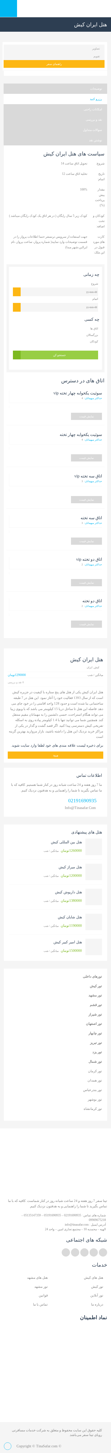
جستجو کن (59, 355)
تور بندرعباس (92, 1090)
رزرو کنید (96, 99)
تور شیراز (95, 1014)
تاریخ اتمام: (101, 176)
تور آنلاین (96, 1295)
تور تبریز (96, 1043)
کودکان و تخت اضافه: (99, 221)
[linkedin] (94, 1252)
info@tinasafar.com (80, 808)
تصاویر (96, 48)
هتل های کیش (93, 1277)
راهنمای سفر (54, 63)
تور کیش (96, 986)
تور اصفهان (94, 1024)
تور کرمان (95, 1071)
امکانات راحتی (93, 109)
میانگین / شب (63, 851)
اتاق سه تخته (91, 518)
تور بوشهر (95, 1099)
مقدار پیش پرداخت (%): (100, 197)
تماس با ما (40, 1304)
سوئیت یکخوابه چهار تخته (81, 434)
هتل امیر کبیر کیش (67, 942)
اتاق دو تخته (92, 601)
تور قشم (96, 1005)
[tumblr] (66, 1252)
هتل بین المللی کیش (66, 842)
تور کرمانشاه (93, 1109)
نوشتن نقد (95, 140)
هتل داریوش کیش (68, 892)
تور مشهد (95, 995)
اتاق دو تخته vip (89, 559)
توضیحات (96, 88)
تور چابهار (95, 1033)
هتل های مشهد (37, 1277)
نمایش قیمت (86, 416)
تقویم (96, 56)
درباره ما (97, 1304)
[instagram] (75, 1252)
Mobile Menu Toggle (8, 8)
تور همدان (95, 1080)
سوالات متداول (92, 130)
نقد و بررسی (94, 119)
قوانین (43, 1295)
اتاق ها (94, 328)
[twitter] (103, 1252)
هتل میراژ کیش (70, 867)
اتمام (95, 298)
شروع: (100, 163)
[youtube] (84, 1252)
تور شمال (95, 1061)
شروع (94, 283)
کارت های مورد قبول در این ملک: (99, 244)
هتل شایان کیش (70, 917)
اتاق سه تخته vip (88, 476)
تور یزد (97, 1052)
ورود (55, 755)
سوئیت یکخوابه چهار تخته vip (77, 393)
